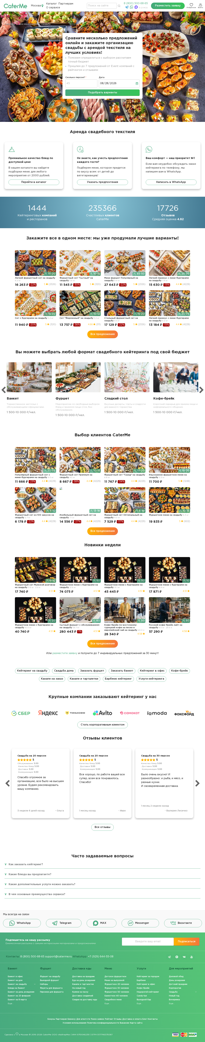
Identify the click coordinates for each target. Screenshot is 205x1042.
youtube (191, 957)
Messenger (142, 923)
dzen (177, 957)
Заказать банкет (122, 671)
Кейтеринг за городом (148, 976)
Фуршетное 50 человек (117, 992)
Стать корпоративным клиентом (102, 725)
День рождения (177, 980)
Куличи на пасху (80, 992)
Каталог (51, 4)
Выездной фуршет (49, 980)
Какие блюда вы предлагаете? (30, 874)
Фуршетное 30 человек (117, 988)
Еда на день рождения (83, 980)
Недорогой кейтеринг (148, 992)
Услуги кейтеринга (151, 679)
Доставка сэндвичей (82, 996)
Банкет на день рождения (21, 992)
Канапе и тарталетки (84, 679)
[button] (102, 675)
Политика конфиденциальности (103, 1023)
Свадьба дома (64, 671)
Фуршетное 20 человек (117, 984)
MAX (103, 923)
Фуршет (45, 968)
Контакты (153, 1019)
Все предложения (102, 334)
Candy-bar (142, 996)
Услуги (141, 968)
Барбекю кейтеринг (118, 679)
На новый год (79, 988)
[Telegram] (127, 8)
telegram (169, 957)
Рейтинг (109, 1019)
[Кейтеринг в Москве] (15, 5)
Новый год (174, 996)
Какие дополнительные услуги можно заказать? (42, 884)
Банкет (12, 968)
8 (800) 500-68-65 (136, 3)
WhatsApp (24, 923)
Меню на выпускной (114, 980)
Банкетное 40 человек (116, 996)
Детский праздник (178, 984)
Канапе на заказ (52, 679)
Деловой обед (176, 976)
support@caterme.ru (58, 956)
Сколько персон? (75, 77)
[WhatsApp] (132, 8)
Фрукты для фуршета (51, 988)
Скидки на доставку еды (84, 1000)
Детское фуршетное (115, 976)
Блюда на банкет (16, 988)
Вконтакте (185, 923)
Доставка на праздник (83, 976)
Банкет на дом (15, 980)
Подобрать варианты (102, 92)
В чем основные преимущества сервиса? (37, 894)
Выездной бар (144, 1000)
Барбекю (141, 980)
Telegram (65, 923)
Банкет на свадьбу (17, 984)
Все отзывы (102, 827)
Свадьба (173, 992)
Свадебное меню (113, 1000)
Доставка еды (81, 968)
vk (184, 957)
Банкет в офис (15, 976)
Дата (101, 77)
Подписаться (186, 941)
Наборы (44, 984)
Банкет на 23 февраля (19, 996)
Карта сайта (136, 1023)
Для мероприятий (181, 968)
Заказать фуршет (92, 671)
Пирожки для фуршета (51, 992)
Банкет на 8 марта (17, 1000)
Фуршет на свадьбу (50, 976)
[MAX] (137, 8)
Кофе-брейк (179, 671)
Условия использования (74, 1023)
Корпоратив (175, 988)
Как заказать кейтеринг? (26, 864)
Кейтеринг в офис (152, 671)
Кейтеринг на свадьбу (32, 671)
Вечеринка (174, 1000)
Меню (108, 968)
